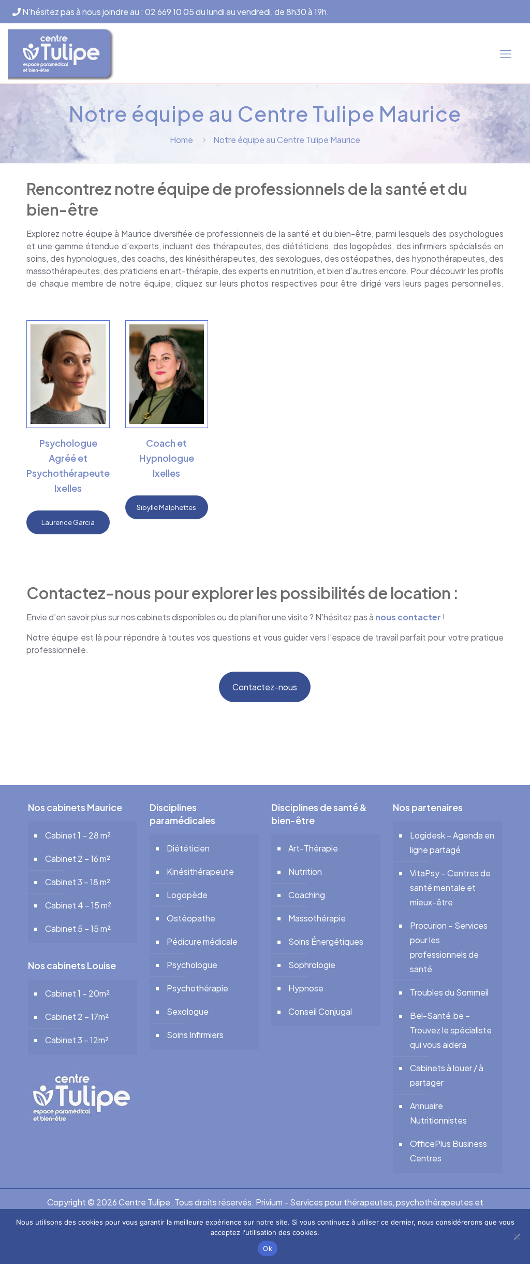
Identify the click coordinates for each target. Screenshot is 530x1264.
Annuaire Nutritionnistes (438, 1113)
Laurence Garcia (68, 522)
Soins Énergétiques (325, 941)
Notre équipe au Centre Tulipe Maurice (286, 139)
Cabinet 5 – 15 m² (78, 928)
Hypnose (305, 988)
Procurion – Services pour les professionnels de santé (449, 947)
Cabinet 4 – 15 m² (78, 905)
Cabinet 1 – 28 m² (78, 835)
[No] (517, 1236)
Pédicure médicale (202, 941)
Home (181, 139)
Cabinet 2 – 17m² (77, 1016)
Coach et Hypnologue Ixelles (166, 458)
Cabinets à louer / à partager (446, 1075)
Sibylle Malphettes (166, 507)
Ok (267, 1248)
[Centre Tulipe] (61, 53)
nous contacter (408, 617)
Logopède (187, 894)
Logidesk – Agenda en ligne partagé (452, 842)
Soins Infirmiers (195, 1034)
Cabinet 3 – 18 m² (77, 881)
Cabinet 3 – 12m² (77, 1039)
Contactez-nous (264, 686)
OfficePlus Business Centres (448, 1150)
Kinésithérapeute (200, 871)
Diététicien (188, 848)
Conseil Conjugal (320, 1011)
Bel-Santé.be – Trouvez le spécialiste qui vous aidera (451, 1030)
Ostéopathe (191, 918)
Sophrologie (311, 964)
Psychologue (192, 964)
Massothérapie (317, 918)
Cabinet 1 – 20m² (77, 993)
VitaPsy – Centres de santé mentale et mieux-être (450, 887)
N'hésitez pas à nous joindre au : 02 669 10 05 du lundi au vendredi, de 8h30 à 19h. (175, 11)
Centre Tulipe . (146, 1202)
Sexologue (188, 1011)
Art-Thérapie (313, 848)
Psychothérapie (197, 988)
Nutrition (305, 871)
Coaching (306, 894)
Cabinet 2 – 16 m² (77, 858)
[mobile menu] (505, 53)
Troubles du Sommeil (449, 992)
